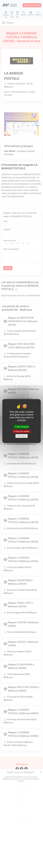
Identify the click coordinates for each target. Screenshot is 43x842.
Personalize (21, 436)
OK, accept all (22, 427)
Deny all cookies (22, 431)
